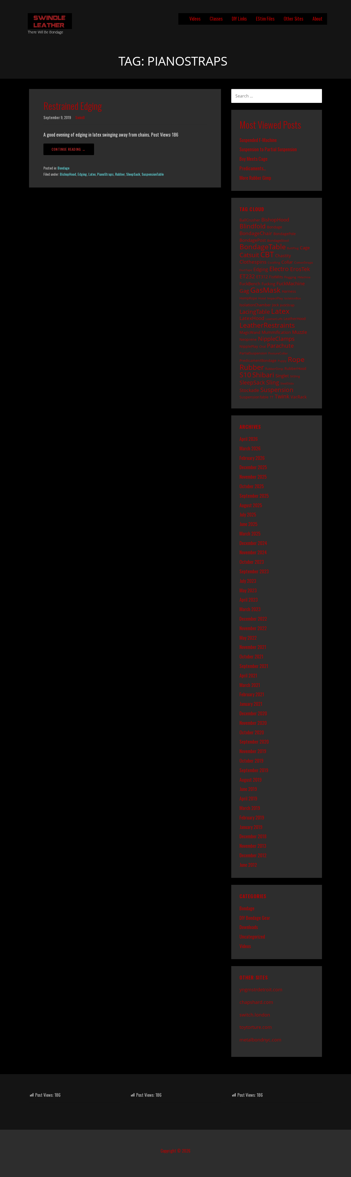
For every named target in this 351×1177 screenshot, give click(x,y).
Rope (296, 359)
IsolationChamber (255, 304)
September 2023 (254, 571)
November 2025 (253, 476)
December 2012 (252, 855)
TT (271, 397)
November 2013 (252, 845)
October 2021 (251, 656)
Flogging (290, 277)
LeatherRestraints (267, 325)
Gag (244, 290)
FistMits (276, 276)
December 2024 (253, 543)
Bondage (63, 168)
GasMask (265, 290)
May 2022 (248, 637)
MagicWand (249, 332)
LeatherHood (295, 318)
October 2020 (251, 732)
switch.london (254, 1015)
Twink (282, 396)
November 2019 (252, 751)
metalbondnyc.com (260, 1040)
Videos (194, 18)
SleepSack (133, 174)
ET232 (247, 276)
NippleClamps (276, 338)
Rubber (120, 174)
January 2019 (250, 827)
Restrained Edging (72, 105)
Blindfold (252, 226)
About (317, 18)
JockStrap (287, 305)
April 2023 (248, 599)
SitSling (295, 376)
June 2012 (248, 864)
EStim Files (265, 18)
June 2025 (248, 524)
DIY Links (239, 18)
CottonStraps (303, 262)
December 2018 (252, 836)
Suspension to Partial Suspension (268, 149)
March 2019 (249, 808)
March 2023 (250, 609)
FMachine (304, 277)
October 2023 (251, 561)
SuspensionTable (153, 174)
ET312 (262, 277)
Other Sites (293, 18)
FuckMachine (290, 283)
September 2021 (253, 666)
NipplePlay (248, 346)
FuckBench (249, 284)
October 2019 (251, 760)
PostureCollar (278, 353)
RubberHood (295, 368)
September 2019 (253, 770)
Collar (287, 262)
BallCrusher (249, 219)
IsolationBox (292, 298)
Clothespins (252, 261)
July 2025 (247, 514)
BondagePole (284, 233)
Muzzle (299, 332)
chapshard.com (256, 1002)
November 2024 (253, 552)
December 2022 (253, 618)
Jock (275, 304)
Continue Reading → (69, 149)
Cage (305, 248)
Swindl (80, 117)
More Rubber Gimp (255, 177)
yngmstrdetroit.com (260, 989)
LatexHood (251, 318)
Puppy (282, 361)
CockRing (274, 262)
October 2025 (251, 486)
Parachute (280, 346)
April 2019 (248, 798)
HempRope (248, 298)
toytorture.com (255, 1027)
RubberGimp (274, 369)
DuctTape (245, 270)
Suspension (276, 390)
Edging (82, 174)
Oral (262, 346)
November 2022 (253, 628)
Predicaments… (252, 168)
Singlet (282, 375)
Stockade (249, 390)
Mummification (276, 332)
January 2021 (250, 703)
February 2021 (251, 694)
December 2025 (253, 467)
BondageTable (262, 246)
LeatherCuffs (274, 319)
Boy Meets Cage (253, 158)
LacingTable (254, 311)
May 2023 (248, 590)
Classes (216, 18)
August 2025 (250, 505)
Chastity (283, 255)
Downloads (248, 927)
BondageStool (278, 240)
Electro (279, 269)
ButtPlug (293, 248)
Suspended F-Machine (258, 140)
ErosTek (300, 269)
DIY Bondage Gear (254, 917)
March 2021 (249, 685)
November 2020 (253, 722)
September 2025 (254, 495)
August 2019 (250, 779)
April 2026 (248, 438)
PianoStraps (105, 174)
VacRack (299, 397)
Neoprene (248, 339)
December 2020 (253, 713)
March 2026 (250, 448)
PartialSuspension (253, 353)
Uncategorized (252, 936)
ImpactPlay (275, 298)
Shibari (263, 374)
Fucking (268, 283)
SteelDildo (287, 383)
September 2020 (254, 741)
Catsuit (249, 255)
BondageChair (255, 233)
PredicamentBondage (257, 360)
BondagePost (252, 240)
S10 (245, 374)
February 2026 (252, 457)
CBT (267, 254)
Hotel (262, 298)
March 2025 (250, 533)
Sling (272, 382)
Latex (92, 174)
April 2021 (248, 675)
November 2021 (252, 647)
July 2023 (247, 580)
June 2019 (248, 789)
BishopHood (68, 174)
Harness (289, 291)
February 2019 (251, 817)
